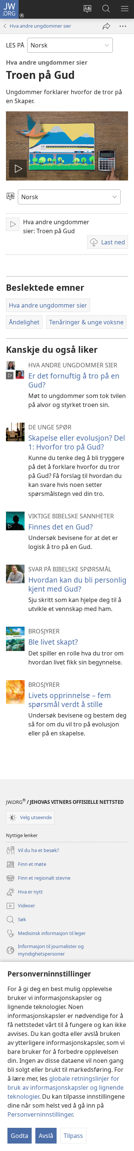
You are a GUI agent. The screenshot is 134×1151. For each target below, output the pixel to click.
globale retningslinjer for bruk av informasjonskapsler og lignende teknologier (65, 1087)
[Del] (106, 26)
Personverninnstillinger (40, 1114)
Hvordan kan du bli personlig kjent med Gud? (77, 584)
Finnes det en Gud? (60, 527)
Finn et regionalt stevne (38, 878)
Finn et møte (26, 865)
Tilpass (73, 1136)
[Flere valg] (123, 26)
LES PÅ (15, 45)
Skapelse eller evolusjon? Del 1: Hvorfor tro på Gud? (76, 442)
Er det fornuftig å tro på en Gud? (73, 380)
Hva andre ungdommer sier (40, 25)
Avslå (46, 1136)
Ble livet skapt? (53, 642)
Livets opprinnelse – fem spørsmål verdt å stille (69, 699)
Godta (19, 1136)
